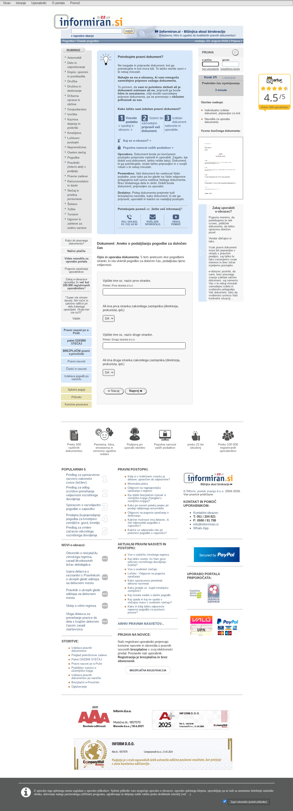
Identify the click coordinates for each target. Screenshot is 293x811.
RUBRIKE (73, 50)
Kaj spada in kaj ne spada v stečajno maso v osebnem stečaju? (150, 601)
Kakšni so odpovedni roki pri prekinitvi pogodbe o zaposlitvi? (147, 532)
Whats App (200, 528)
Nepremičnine (76, 147)
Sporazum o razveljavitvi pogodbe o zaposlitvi (83, 507)
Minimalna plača (138, 483)
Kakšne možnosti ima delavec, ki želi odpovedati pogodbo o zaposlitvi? (148, 522)
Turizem (72, 214)
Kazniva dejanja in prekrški (73, 123)
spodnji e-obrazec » (126, 127)
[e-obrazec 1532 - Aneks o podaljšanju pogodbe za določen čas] (171, 418)
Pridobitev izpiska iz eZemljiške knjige (84, 669)
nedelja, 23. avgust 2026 (211, 41)
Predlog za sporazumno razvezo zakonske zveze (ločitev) (83, 478)
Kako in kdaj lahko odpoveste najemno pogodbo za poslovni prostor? (146, 609)
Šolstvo (72, 204)
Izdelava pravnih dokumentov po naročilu (86, 677)
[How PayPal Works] (217, 561)
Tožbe (71, 209)
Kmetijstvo (74, 133)
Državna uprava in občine (73, 100)
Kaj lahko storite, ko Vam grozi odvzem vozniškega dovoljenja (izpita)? (147, 562)
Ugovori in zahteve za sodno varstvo (76, 223)
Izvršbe (72, 114)
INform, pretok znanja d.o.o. (205, 491)
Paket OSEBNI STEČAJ (86, 659)
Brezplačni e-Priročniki (85, 682)
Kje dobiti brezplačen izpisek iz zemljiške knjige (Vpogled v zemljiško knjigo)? (147, 498)
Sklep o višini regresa (81, 605)
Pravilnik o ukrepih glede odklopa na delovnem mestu (83, 594)
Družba (72, 81)
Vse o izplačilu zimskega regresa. (149, 554)
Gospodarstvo (76, 109)
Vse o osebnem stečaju (142, 569)
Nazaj (114, 391)
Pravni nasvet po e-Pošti (86, 663)
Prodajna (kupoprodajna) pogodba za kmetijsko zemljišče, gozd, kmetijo (83, 519)
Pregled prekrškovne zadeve (89, 655)
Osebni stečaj (76, 152)
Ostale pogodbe (88, 41)
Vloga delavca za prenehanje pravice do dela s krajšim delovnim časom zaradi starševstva (82, 621)
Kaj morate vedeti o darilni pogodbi (149, 595)
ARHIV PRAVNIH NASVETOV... (141, 623)
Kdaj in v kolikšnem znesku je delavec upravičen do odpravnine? (149, 478)
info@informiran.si (206, 524)
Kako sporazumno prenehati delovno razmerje (145, 582)
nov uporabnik (210, 69)
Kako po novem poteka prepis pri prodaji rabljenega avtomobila (148, 507)
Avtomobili (74, 57)
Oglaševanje (79, 686)
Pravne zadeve (77, 176)
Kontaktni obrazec (206, 512)
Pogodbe (68, 41)
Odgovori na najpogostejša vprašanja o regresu (144, 489)
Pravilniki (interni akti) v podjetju (76, 167)
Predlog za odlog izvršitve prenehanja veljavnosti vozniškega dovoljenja (82, 493)
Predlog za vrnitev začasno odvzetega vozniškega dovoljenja (81, 531)
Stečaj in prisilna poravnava (74, 195)
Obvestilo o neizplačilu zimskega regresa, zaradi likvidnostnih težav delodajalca (81, 558)
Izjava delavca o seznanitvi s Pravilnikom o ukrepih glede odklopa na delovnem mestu (83, 577)
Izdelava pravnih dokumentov (81, 649)
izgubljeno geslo (230, 69)
